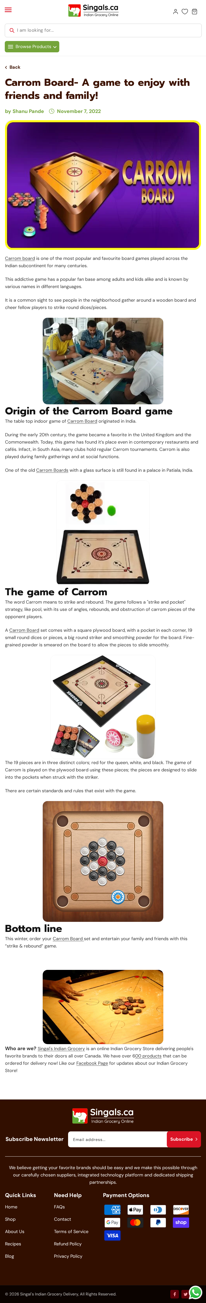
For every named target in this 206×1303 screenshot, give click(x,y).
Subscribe (181, 1139)
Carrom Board (82, 421)
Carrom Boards (52, 470)
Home (11, 1207)
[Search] (12, 30)
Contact (62, 1219)
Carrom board (20, 258)
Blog (9, 1256)
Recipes (13, 1244)
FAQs (59, 1207)
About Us (14, 1232)
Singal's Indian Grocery (61, 1049)
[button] (8, 9)
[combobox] (103, 30)
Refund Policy (68, 1244)
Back (15, 67)
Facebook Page (92, 1063)
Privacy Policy (68, 1256)
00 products (148, 1056)
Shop (10, 1219)
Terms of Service (71, 1232)
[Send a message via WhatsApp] (195, 1292)
